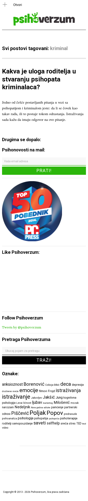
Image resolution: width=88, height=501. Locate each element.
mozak (75, 402)
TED (78, 423)
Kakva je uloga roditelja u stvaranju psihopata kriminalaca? (39, 79)
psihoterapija (68, 418)
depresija (78, 384)
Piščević (20, 413)
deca (65, 384)
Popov (55, 412)
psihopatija (41, 418)
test (84, 423)
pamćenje (57, 407)
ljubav (37, 402)
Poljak (38, 412)
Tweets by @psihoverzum (21, 327)
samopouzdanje (22, 423)
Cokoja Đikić (52, 384)
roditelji (6, 423)
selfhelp (53, 423)
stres (72, 423)
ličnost (27, 402)
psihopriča (54, 418)
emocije (28, 390)
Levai (19, 402)
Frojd (51, 391)
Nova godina (37, 407)
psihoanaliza (9, 418)
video (5, 427)
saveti (40, 423)
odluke (47, 407)
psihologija (25, 418)
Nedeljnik (22, 407)
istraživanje (16, 396)
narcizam (8, 407)
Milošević (62, 402)
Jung (59, 397)
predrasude (70, 413)
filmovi (43, 391)
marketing (48, 403)
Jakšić (49, 397)
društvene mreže (10, 391)
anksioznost (12, 384)
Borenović (34, 384)
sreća (64, 423)
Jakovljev (36, 397)
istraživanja (68, 390)
